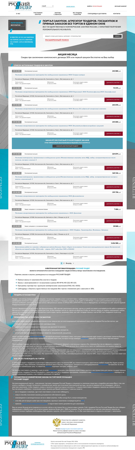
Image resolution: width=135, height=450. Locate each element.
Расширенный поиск (57, 40)
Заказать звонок (70, 6)
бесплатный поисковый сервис (102, 372)
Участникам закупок (38, 13)
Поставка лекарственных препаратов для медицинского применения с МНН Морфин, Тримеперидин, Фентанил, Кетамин (61, 230)
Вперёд (69, 263)
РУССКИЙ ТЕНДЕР (83, 268)
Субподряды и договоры (97, 13)
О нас (18, 13)
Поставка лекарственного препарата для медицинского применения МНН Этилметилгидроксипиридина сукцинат (59, 126)
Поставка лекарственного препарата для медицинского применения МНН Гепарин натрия (50, 75)
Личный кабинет (121, 6)
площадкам (52, 370)
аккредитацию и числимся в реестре (71, 429)
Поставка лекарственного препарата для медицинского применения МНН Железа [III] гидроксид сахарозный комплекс (60, 109)
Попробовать (17, 23)
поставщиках (103, 364)
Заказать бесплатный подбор (67, 146)
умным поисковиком (37, 336)
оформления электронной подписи (35, 404)
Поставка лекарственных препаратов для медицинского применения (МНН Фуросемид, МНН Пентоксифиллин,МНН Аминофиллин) (65, 92)
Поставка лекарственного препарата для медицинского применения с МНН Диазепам (48, 213)
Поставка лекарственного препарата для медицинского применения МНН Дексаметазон (49, 196)
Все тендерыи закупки (77, 13)
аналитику (84, 338)
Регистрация (97, 6)
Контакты (116, 13)
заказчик (48, 366)
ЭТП (82, 401)
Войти (89, 6)
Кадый (47, 6)
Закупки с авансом (57, 13)
